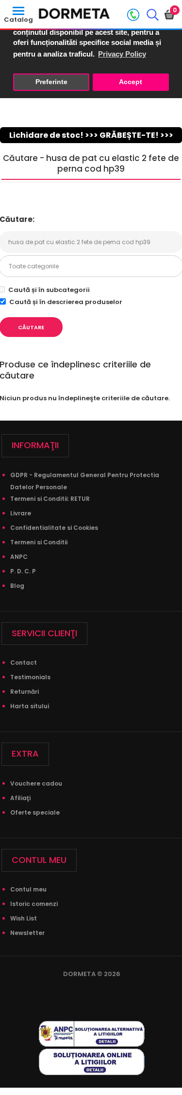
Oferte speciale (35, 812)
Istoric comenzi (34, 904)
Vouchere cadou (36, 783)
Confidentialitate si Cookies (54, 528)
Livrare (20, 513)
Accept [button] (130, 82)
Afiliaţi (20, 798)
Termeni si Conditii (38, 542)
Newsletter (27, 933)
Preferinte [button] (51, 82)
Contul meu (28, 889)
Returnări (24, 691)
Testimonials (30, 677)
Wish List (23, 918)
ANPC (19, 557)
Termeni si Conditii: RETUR (50, 499)
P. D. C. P (23, 571)
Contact (23, 662)
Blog (17, 586)
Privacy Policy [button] (122, 54)
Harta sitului (29, 706)
